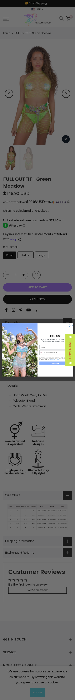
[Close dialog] (70, 325)
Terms (57, 359)
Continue (55, 363)
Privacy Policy (52, 359)
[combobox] (42, 352)
